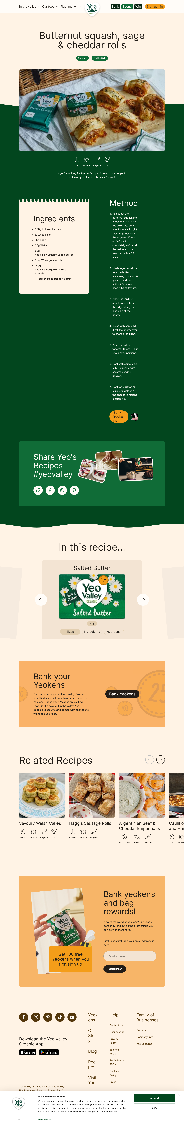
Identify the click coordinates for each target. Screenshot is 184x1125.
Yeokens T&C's (114, 1051)
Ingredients (92, 631)
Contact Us (116, 1025)
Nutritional (114, 631)
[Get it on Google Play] (49, 1052)
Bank (115, 6)
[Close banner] (179, 1095)
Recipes (92, 1064)
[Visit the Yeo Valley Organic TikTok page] (60, 1017)
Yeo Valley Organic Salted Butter (54, 254)
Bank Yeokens (118, 417)
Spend (127, 6)
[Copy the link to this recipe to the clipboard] (38, 490)
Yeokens (93, 1017)
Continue (114, 969)
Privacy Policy (114, 1040)
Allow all (154, 1098)
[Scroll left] (149, 759)
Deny (154, 1107)
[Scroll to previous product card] (41, 600)
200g (92, 623)
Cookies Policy (114, 1073)
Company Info (144, 1037)
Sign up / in (155, 6)
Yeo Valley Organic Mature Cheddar (50, 271)
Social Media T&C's (117, 1062)
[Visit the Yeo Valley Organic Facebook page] (23, 1017)
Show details (44, 1119)
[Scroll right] (160, 759)
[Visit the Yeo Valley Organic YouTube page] (72, 1017)
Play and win (69, 6)
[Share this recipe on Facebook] (50, 490)
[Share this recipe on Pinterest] (74, 490)
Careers (141, 1030)
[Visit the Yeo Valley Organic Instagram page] (35, 1017)
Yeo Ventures (144, 1043)
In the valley (27, 6)
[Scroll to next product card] (143, 600)
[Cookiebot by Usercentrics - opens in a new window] (18, 1119)
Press (113, 1081)
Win (138, 6)
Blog (92, 1051)
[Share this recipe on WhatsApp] (62, 490)
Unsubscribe (117, 1031)
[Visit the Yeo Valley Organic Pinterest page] (47, 1017)
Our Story (92, 1035)
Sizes (70, 631)
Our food (48, 6)
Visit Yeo (92, 1080)
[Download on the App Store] (27, 1052)
